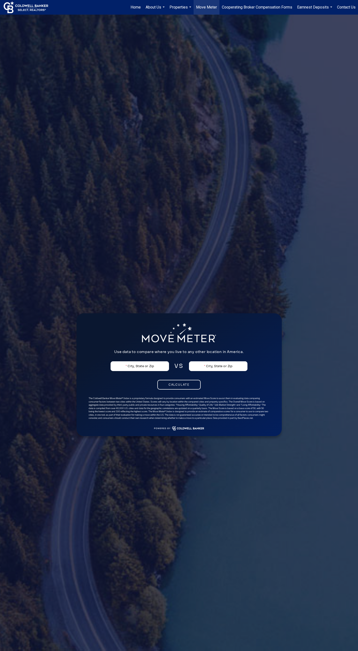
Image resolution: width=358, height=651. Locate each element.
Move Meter (206, 7)
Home (136, 7)
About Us (156, 10)
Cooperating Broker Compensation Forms (257, 7)
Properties (181, 10)
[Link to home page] (28, 7)
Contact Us (346, 7)
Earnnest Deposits (315, 10)
